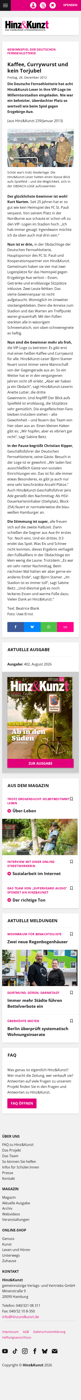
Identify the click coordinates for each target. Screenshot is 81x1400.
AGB (26, 1332)
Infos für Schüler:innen (20, 1167)
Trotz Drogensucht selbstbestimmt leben (38, 801)
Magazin (9, 1197)
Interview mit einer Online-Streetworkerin (31, 864)
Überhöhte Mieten (23, 1021)
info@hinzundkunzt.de (20, 1316)
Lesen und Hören (16, 1249)
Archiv (7, 1208)
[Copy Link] (65, 627)
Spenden (70, 5)
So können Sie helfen (19, 1161)
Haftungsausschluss (16, 1337)
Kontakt (8, 1178)
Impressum (10, 1332)
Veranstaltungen (15, 1219)
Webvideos (11, 1214)
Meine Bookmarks (52, 5)
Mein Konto (33, 5)
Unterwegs (11, 1255)
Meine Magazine (43, 5)
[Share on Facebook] (15, 627)
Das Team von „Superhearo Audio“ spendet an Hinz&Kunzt (37, 890)
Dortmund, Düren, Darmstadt (33, 993)
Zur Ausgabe (40, 763)
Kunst (7, 1244)
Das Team (10, 1155)
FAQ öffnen (22, 1103)
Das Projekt (11, 1150)
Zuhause (9, 1260)
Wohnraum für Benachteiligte (34, 934)
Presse (7, 1172)
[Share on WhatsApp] (49, 627)
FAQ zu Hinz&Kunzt (18, 1144)
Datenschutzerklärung (49, 1332)
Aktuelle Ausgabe (16, 1203)
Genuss (8, 1238)
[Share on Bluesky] (32, 627)
